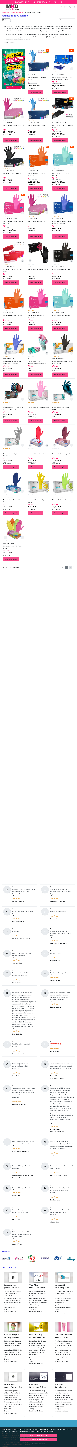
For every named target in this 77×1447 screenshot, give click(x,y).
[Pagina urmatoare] (73, 567)
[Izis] (32, 1262)
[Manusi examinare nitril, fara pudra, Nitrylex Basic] (63, 204)
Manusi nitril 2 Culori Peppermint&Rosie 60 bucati (37, 363)
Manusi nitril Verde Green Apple (62, 500)
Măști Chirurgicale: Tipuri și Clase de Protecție (12, 1336)
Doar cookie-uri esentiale (38, 1440)
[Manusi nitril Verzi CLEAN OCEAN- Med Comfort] (63, 390)
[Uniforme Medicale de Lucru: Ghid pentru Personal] (64, 1327)
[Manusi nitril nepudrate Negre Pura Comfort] (63, 344)
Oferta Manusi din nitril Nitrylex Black (62, 126)
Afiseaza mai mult (9, 42)
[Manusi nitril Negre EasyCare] (14, 156)
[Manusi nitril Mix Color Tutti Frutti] (14, 529)
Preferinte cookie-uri (38, 1444)
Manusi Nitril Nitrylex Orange (12, 315)
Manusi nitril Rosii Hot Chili (37, 454)
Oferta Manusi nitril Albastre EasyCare (37, 78)
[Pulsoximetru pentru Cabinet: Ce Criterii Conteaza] (13, 1277)
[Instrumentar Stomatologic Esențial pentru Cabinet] (64, 1377)
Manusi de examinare (17, 12)
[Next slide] (73, 1258)
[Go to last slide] (3, 1258)
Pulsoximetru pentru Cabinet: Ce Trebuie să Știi (12, 1386)
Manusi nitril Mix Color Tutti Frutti (12, 547)
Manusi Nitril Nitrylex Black (61, 269)
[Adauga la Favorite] (47, 68)
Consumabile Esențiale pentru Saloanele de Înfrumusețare (62, 1286)
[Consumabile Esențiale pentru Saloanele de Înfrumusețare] (64, 1277)
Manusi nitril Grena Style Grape (62, 454)
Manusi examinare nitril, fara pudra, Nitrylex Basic (61, 222)
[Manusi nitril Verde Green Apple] (63, 483)
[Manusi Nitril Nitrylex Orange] (14, 298)
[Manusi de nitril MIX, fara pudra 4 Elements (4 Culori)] (14, 390)
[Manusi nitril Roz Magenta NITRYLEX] (38, 298)
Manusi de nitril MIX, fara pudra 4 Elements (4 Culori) (14, 409)
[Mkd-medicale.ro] (11, 7)
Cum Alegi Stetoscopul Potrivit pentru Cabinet (37, 1386)
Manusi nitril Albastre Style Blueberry (12, 501)
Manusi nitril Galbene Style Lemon (36, 501)
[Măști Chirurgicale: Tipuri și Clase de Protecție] (13, 1327)
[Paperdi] (6, 1262)
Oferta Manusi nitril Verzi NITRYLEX (60, 174)
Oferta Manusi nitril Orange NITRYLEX (36, 174)
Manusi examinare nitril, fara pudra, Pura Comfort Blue (12, 363)
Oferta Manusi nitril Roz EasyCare (14, 125)
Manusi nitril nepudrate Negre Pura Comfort (62, 363)
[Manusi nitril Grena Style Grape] (63, 437)
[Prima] (45, 1262)
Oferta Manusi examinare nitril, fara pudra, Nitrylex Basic (62, 78)
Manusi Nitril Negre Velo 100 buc (38, 269)
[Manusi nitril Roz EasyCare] (38, 204)
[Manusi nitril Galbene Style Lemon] (38, 483)
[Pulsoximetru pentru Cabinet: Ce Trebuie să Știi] (13, 1377)
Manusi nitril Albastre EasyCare (38, 125)
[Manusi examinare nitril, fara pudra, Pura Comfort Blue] (14, 344)
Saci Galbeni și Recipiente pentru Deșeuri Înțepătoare (38, 1336)
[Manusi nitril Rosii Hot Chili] (38, 437)
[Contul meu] (70, 7)
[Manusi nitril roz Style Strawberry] (38, 390)
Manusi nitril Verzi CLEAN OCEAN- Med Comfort (60, 409)
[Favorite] (65, 7)
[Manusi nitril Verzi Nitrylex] (63, 298)
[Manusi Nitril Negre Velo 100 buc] (38, 252)
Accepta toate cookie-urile (38, 1435)
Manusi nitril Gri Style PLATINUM (10, 455)
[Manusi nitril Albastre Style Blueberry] (14, 483)
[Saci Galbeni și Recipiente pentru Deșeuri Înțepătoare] (38, 1327)
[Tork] (58, 1262)
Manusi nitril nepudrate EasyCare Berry (13, 270)
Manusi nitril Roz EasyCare (36, 221)
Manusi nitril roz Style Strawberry (38, 408)
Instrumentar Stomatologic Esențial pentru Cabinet (61, 1386)
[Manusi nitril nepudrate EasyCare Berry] (14, 252)
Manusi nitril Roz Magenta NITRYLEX (36, 317)
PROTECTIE (5, 12)
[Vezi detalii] (30, 68)
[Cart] (74, 7)
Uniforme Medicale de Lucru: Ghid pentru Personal (63, 1336)
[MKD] (19, 1262)
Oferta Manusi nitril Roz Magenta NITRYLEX (13, 222)
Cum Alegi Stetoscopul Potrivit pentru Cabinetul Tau (37, 1286)
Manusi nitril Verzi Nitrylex (61, 315)
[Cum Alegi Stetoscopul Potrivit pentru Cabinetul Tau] (38, 1277)
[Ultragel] (71, 1262)
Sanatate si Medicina (10, 1312)
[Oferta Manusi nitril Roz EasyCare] (14, 108)
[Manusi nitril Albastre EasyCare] (38, 108)
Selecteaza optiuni (35, 92)
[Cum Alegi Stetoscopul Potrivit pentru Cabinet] (38, 1377)
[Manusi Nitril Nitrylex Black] (63, 252)
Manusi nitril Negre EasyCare (12, 173)
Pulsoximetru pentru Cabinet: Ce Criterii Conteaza (12, 1286)
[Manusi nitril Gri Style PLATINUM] (14, 437)
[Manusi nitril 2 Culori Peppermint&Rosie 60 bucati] (38, 344)
